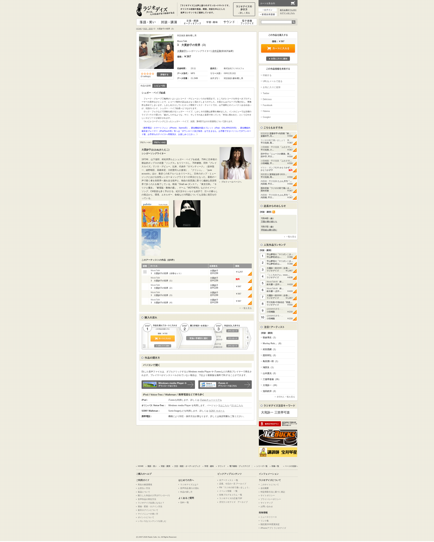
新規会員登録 (268, 14)
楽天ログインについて (148, 510)
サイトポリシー (268, 495)
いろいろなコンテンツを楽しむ (152, 521)
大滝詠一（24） (270, 385)
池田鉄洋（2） (270, 391)
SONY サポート (217, 411)
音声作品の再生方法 (147, 499)
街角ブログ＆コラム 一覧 (230, 495)
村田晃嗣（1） (270, 349)
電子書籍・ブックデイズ (247, 22)
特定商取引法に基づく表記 (273, 492)
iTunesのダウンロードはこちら (225, 384)
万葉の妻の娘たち (269, 221)
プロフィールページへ (231, 182)
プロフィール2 (159, 142)
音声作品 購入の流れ (189, 488)
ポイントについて (146, 517)
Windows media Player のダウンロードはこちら (168, 384)
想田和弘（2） (270, 355)
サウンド (228, 22)
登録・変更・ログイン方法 (150, 506)
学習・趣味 (212, 22)
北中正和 (216, 51)
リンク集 (265, 521)
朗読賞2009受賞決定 (270, 524)
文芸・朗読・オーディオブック (193, 22)
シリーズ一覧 (262, 466)
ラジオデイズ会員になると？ (151, 503)
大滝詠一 (267, 412)
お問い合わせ (267, 506)
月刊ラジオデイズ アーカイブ (233, 502)
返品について (144, 492)
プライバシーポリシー (271, 499)
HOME (139, 29)
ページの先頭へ (291, 466)
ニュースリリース (269, 517)
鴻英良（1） (269, 367)
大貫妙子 (181, 51)
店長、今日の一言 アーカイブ (232, 484)
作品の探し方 (186, 492)
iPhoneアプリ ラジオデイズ (273, 528)
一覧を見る (247, 308)
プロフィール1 (145, 142)
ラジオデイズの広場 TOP (230, 498)
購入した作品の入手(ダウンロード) (154, 495)
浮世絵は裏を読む (269, 230)
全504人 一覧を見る (286, 397)
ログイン (268, 10)
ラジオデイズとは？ (189, 484)
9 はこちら (224, 405)
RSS (273, 211)
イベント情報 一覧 (228, 491)
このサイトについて (270, 484)
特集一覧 (275, 466)
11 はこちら (237, 405)
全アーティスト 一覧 (228, 480)
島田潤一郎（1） (271, 361)
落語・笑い (147, 22)
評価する (164, 74)
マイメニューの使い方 (148, 514)
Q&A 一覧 (184, 502)
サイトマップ (267, 503)
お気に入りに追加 (278, 59)
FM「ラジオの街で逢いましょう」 (235, 487)
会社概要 (265, 488)
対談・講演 (169, 22)
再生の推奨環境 (145, 484)
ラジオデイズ (156, 9)
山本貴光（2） (270, 373)
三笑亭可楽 (282, 412)
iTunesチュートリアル (211, 400)
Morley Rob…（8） (273, 343)
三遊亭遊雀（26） (272, 379)
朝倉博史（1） (270, 337)
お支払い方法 (144, 488)
